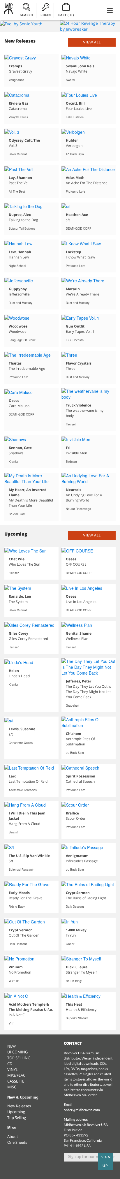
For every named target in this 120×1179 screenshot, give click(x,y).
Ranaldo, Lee (20, 596)
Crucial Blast (17, 514)
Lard (13, 776)
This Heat (74, 1004)
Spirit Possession (80, 776)
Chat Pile (16, 559)
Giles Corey (18, 633)
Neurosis (73, 489)
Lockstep (73, 251)
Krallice (72, 813)
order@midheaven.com (82, 1110)
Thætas (15, 363)
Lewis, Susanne (22, 728)
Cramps (15, 66)
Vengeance (16, 80)
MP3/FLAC (16, 1075)
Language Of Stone (22, 340)
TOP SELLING (18, 1057)
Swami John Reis (80, 66)
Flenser (71, 424)
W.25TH (14, 981)
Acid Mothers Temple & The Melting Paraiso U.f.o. (31, 1007)
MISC (11, 1087)
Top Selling (16, 1117)
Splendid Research (21, 869)
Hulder (72, 140)
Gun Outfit (75, 326)
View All (92, 42)
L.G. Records (75, 340)
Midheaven (8, 10)
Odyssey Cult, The (24, 140)
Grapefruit (72, 705)
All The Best (17, 191)
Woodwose (18, 326)
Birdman (71, 462)
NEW (11, 1046)
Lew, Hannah (20, 251)
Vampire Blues (18, 117)
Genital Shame (78, 633)
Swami (70, 80)
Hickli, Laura (76, 967)
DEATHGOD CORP (78, 228)
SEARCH (26, 15)
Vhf (11, 1023)
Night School (17, 266)
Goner (70, 944)
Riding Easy (17, 907)
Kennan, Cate (20, 447)
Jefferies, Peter (78, 681)
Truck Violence (78, 405)
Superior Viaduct (77, 1018)
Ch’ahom (73, 733)
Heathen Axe (77, 214)
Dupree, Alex (20, 214)
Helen (14, 670)
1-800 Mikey (76, 930)
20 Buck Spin (75, 154)
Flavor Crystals (78, 363)
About (12, 1136)
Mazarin (73, 288)
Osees (14, 400)
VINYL (12, 1069)
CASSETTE (15, 1081)
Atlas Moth (75, 177)
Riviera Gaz (18, 103)
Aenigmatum (77, 855)
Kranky (13, 462)
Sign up (106, 1161)
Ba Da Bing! (74, 981)
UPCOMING (17, 1052)
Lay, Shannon (20, 177)
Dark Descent (75, 907)
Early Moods (19, 892)
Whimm (16, 967)
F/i (68, 447)
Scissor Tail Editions (22, 228)
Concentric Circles (21, 743)
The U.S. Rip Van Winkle (29, 855)
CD (9, 1063)
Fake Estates (75, 117)
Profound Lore (75, 191)
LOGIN (45, 15)
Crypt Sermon (78, 892)
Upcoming (16, 1111)
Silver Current (18, 154)
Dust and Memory (20, 303)
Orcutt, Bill (75, 103)
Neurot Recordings (78, 509)
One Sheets (17, 1142)
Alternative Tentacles (23, 790)
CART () (66, 15)
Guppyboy (18, 288)
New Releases (19, 1105)
